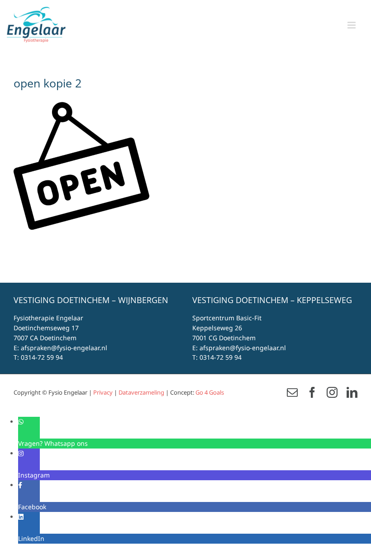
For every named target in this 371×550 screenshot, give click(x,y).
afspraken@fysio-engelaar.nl (64, 347)
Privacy (103, 392)
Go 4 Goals (209, 392)
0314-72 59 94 (42, 357)
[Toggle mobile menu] (352, 25)
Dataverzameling (141, 392)
